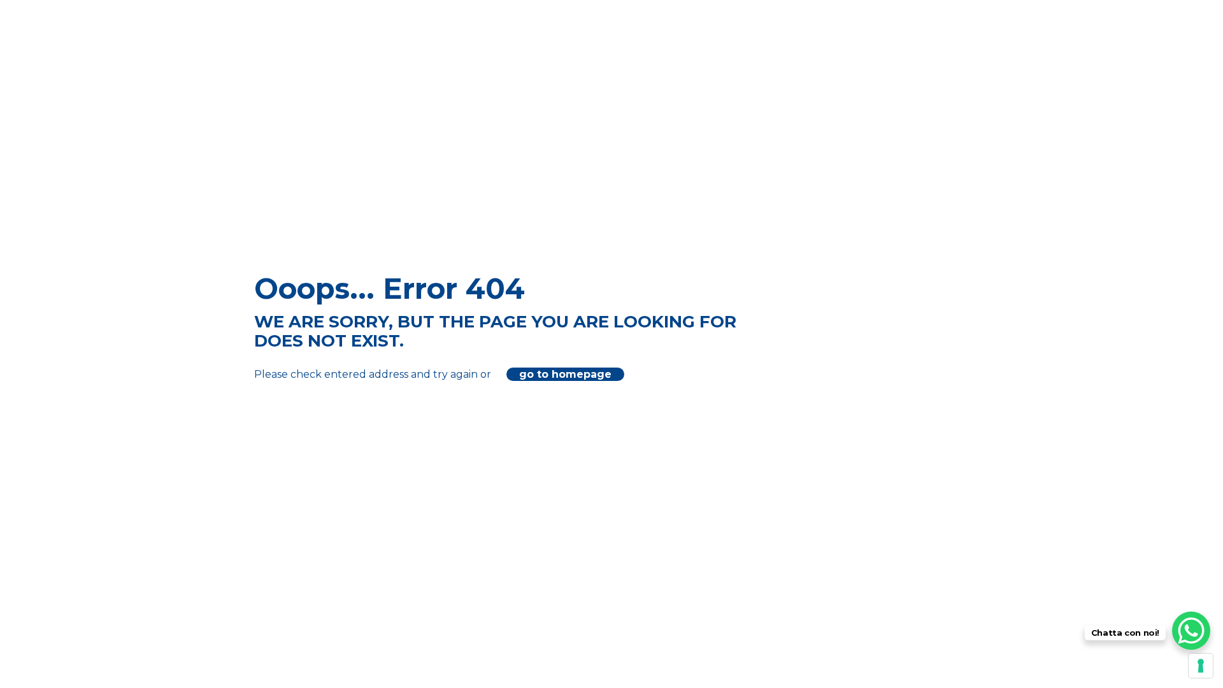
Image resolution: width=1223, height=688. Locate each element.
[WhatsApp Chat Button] (1191, 631)
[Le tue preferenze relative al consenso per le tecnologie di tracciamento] (1201, 666)
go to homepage (565, 374)
